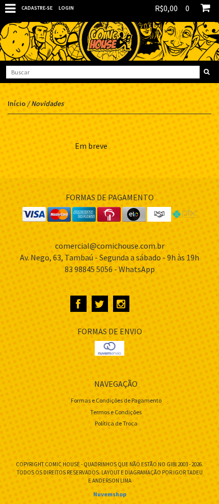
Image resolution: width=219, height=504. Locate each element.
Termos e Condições (116, 412)
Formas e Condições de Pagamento (116, 400)
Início (16, 103)
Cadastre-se (36, 8)
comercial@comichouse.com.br (110, 246)
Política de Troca (116, 423)
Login (66, 8)
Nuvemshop (109, 494)
